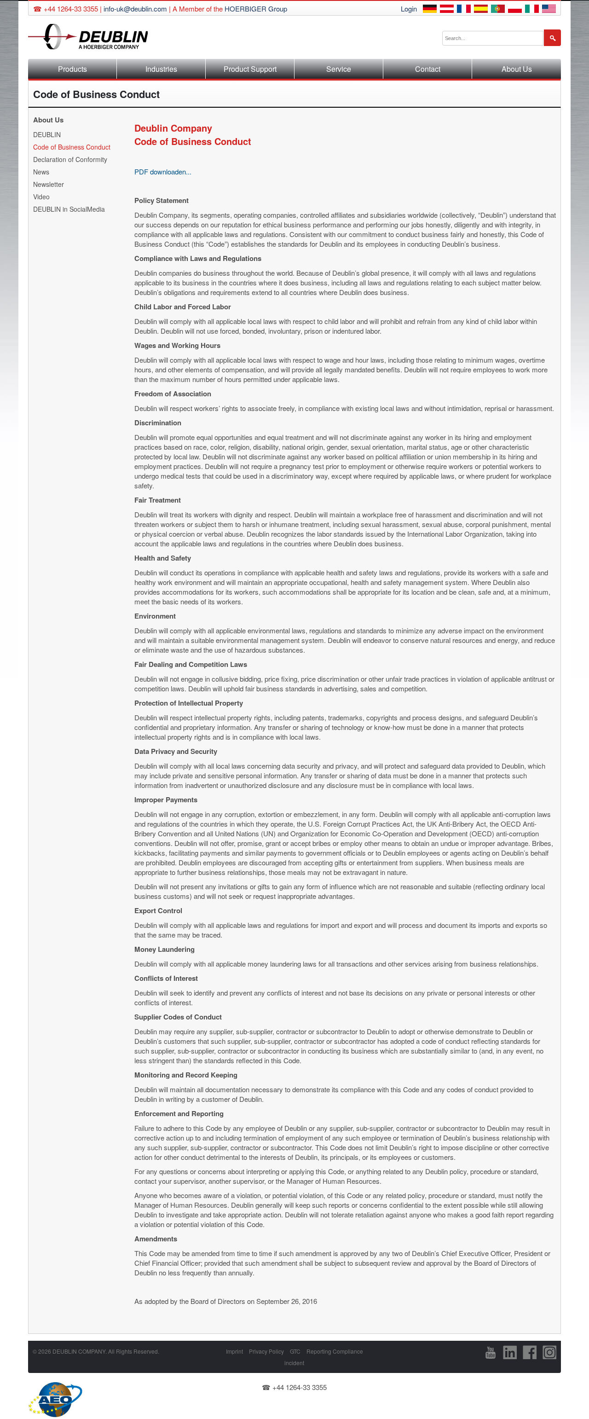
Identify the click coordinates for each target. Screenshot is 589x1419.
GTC (295, 1351)
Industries (161, 69)
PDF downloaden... (162, 171)
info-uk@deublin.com (135, 8)
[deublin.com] (549, 10)
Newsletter (48, 184)
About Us (517, 69)
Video (41, 196)
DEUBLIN (47, 134)
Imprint (234, 1351)
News (41, 171)
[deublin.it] (532, 10)
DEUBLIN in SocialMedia (69, 209)
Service (338, 69)
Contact (427, 69)
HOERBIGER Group (256, 8)
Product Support (250, 69)
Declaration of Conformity (70, 159)
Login (409, 8)
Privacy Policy (266, 1351)
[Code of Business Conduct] (430, 10)
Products (72, 69)
